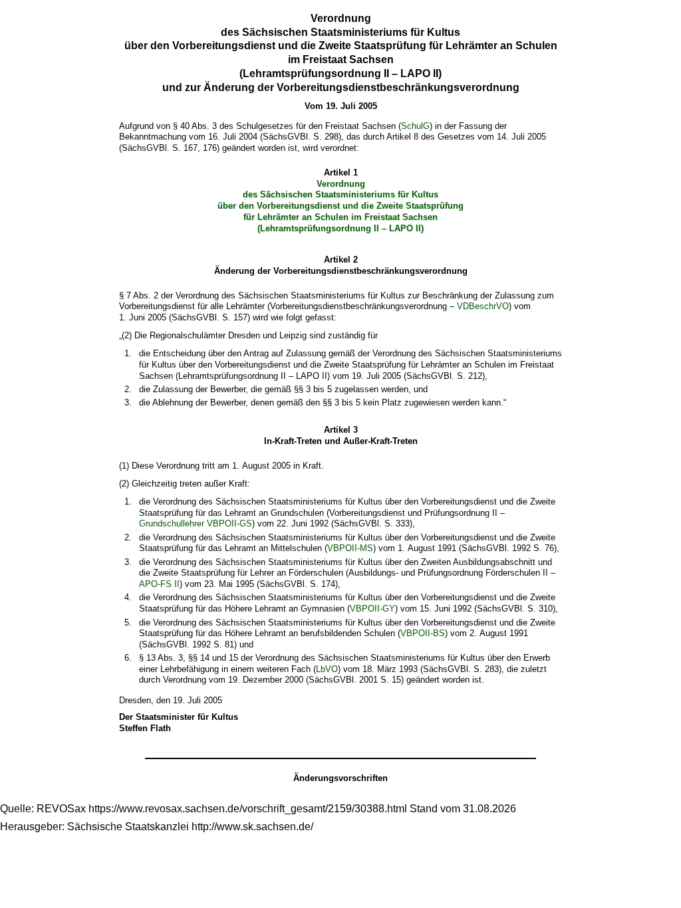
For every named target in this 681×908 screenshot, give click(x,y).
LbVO (327, 669)
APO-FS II (159, 584)
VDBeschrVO (483, 306)
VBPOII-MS (350, 548)
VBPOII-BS (422, 633)
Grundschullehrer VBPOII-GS (195, 523)
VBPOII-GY (372, 609)
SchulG (415, 126)
